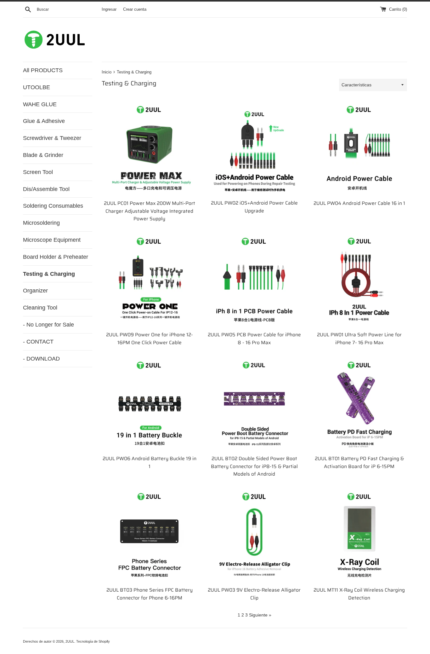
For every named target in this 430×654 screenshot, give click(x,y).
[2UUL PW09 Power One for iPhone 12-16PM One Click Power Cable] (149, 280)
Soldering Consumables (53, 206)
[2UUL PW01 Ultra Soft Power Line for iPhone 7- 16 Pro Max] (359, 280)
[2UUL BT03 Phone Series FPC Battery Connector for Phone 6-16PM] (149, 535)
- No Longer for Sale (48, 324)
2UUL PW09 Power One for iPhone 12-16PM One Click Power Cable (149, 338)
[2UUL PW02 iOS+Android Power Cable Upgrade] (254, 148)
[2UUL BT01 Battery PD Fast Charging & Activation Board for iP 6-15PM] (359, 404)
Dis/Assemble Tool (46, 189)
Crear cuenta (134, 9)
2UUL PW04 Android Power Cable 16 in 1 (359, 203)
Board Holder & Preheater (55, 257)
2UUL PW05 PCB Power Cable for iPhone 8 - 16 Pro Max (254, 338)
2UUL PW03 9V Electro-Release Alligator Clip (254, 594)
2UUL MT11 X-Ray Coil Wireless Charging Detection (359, 594)
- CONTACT (38, 342)
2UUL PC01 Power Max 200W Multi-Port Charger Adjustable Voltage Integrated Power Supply (149, 211)
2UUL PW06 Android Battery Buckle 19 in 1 (149, 462)
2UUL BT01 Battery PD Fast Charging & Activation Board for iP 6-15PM (359, 462)
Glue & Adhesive (44, 121)
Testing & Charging (49, 274)
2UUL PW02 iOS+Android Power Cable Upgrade (254, 207)
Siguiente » (260, 614)
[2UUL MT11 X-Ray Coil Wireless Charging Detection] (359, 535)
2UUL (69, 641)
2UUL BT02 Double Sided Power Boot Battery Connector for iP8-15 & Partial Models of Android (254, 466)
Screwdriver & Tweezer (52, 138)
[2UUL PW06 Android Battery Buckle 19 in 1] (149, 404)
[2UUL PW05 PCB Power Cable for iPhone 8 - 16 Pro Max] (254, 280)
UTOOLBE (36, 87)
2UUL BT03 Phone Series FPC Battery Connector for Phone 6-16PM (149, 594)
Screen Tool (38, 172)
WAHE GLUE (40, 104)
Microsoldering (41, 223)
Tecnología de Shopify (93, 641)
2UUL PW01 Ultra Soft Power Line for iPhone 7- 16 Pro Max (359, 338)
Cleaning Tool (40, 307)
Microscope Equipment (52, 240)
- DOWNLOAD (41, 359)
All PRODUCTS (43, 70)
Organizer (35, 290)
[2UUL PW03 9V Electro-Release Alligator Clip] (254, 535)
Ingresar (109, 9)
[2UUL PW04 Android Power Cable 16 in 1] (359, 148)
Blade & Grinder (43, 155)
